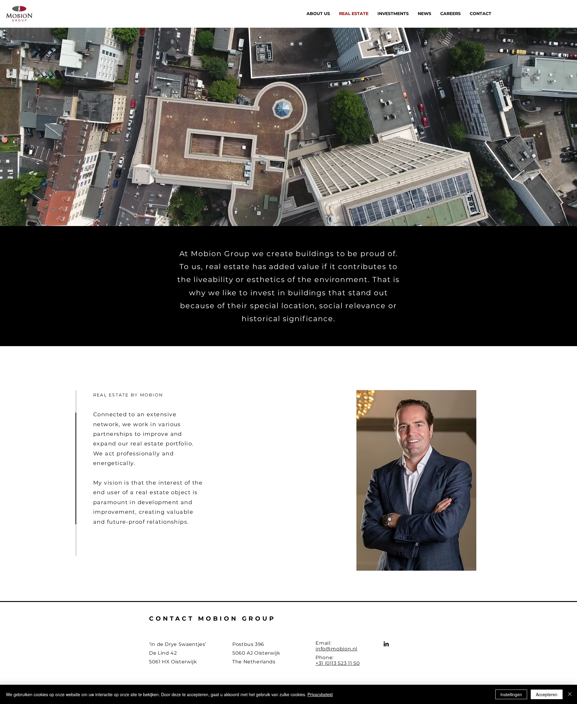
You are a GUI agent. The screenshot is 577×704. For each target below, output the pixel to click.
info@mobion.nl (336, 649)
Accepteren (546, 694)
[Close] (569, 694)
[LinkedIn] (386, 643)
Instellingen (511, 694)
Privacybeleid (320, 694)
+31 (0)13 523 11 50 (338, 663)
